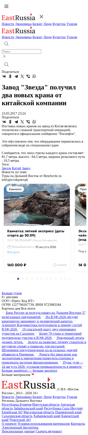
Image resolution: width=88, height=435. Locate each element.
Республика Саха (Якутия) (63, 408)
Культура (59, 24)
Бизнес (37, 24)
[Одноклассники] (10, 76)
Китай (16, 168)
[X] (22, 76)
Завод (26, 168)
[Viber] (28, 76)
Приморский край (68, 412)
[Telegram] (16, 76)
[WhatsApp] (34, 76)
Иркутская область (46, 404)
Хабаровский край (46, 416)
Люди (47, 24)
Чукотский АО (20, 420)
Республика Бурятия (16, 404)
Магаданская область (38, 412)
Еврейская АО (12, 412)
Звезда (6, 168)
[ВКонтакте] (4, 76)
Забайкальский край (28, 408)
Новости (8, 24)
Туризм (71, 24)
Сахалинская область (17, 416)
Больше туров (12, 293)
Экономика (23, 24)
